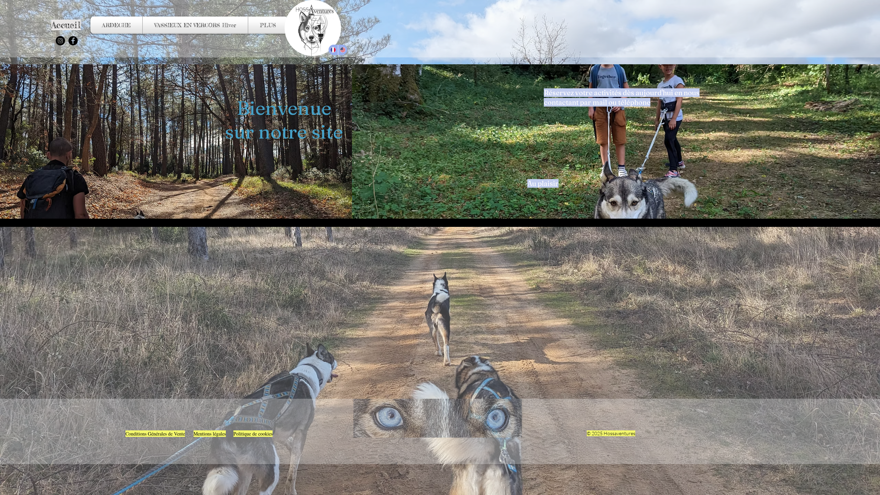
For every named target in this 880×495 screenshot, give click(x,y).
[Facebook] (73, 40)
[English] (343, 50)
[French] (333, 50)
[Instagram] (60, 40)
